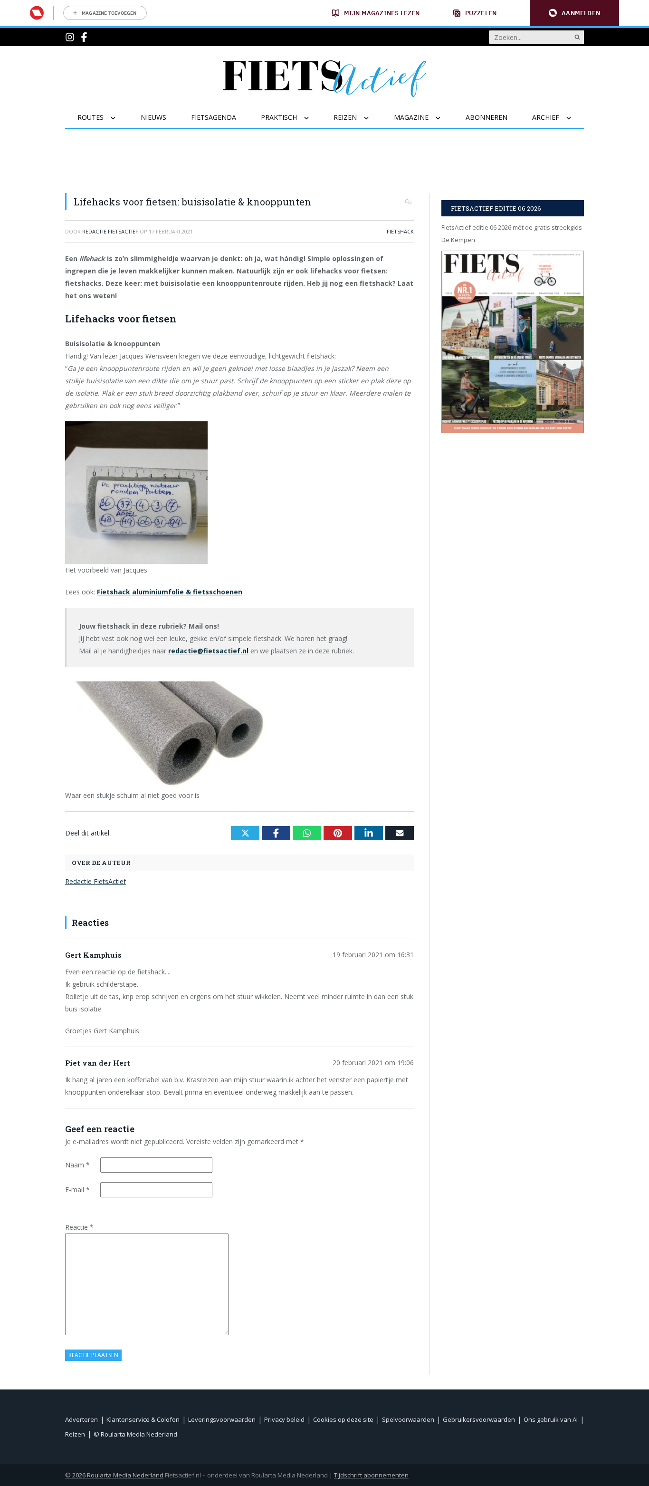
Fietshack (400, 231)
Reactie (79, 1227)
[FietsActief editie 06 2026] (512, 342)
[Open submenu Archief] (574, 118)
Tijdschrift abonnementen (371, 1475)
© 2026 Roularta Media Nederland (114, 1475)
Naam (77, 1164)
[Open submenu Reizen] (372, 118)
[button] (574, 13)
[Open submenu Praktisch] (312, 118)
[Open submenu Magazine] (444, 118)
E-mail (77, 1189)
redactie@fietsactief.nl (208, 650)
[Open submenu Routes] (119, 118)
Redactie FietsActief (95, 881)
